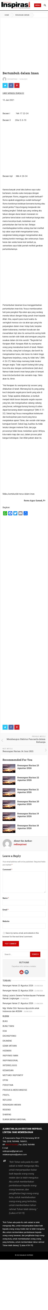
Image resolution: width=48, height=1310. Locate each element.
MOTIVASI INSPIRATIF (13, 1075)
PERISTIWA (8, 1085)
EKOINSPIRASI (9, 1036)
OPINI (5, 1080)
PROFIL (6, 1095)
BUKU (5, 1021)
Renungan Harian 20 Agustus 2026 (28, 802)
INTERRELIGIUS (10, 1065)
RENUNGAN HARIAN (22, 15)
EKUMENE (7, 1041)
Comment (7, 870)
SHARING (7, 1114)
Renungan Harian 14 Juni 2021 (18, 751)
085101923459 (12, 1144)
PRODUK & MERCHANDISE (15, 1090)
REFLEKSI (7, 1100)
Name (6, 898)
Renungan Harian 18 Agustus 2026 (28, 827)
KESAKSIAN (8, 1070)
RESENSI (7, 1109)
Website (6, 921)
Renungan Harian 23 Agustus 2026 (28, 766)
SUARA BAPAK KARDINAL (14, 1119)
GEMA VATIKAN (10, 1046)
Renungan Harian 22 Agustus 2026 (28, 779)
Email (6, 910)
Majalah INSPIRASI (26, 1255)
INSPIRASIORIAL (10, 1060)
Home (7, 15)
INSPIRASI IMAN (10, 1055)
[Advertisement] (24, 43)
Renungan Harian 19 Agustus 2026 (28, 815)
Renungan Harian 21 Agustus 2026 (28, 790)
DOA (5, 1031)
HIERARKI (7, 1050)
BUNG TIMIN (8, 1026)
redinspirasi (12, 79)
